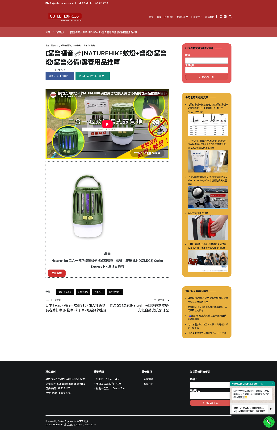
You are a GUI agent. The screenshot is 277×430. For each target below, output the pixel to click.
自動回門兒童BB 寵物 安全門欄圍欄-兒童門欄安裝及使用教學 (208, 300)
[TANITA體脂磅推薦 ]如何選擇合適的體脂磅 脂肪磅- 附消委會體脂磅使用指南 (207, 246)
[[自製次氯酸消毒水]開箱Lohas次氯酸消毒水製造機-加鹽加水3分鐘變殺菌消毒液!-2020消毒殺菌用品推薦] (208, 162)
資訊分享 (180, 17)
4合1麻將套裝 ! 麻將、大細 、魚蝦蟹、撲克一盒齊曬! (208, 326)
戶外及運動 (66, 46)
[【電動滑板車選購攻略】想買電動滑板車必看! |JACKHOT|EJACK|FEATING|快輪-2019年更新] (208, 125)
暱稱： (188, 55)
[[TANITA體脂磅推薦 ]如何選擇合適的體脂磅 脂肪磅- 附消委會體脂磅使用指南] (208, 262)
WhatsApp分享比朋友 (91, 76)
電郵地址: (190, 65)
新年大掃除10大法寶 (198, 213)
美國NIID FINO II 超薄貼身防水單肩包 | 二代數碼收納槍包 (207, 309)
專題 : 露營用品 (52, 46)
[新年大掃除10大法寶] (208, 228)
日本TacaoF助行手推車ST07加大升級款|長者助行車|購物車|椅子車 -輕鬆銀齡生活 (76, 305)
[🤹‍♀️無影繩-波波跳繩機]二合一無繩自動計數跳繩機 (207, 317)
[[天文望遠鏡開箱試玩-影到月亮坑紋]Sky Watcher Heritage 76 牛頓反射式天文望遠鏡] (208, 198)
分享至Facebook (58, 76)
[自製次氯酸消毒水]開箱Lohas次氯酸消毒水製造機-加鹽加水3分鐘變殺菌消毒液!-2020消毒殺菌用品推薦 (207, 144)
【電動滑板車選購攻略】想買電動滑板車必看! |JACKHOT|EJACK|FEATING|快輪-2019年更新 (208, 108)
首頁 (151, 17)
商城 (159, 17)
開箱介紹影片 (89, 46)
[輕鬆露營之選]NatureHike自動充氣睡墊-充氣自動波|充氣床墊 (139, 305)
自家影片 (195, 17)
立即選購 (56, 273)
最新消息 (168, 17)
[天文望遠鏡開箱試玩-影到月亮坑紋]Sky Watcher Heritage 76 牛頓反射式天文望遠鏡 (207, 180)
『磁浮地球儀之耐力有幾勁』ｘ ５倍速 (207, 333)
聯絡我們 (209, 17)
